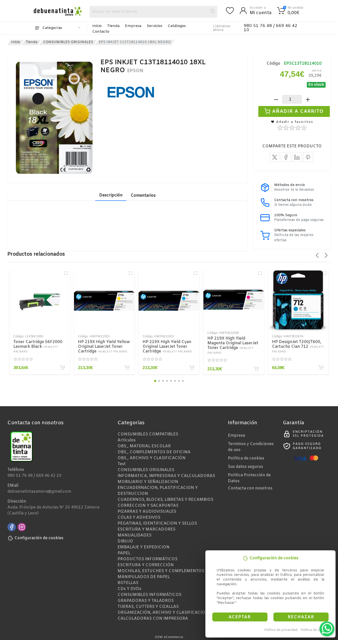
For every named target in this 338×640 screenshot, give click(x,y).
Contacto (100, 31)
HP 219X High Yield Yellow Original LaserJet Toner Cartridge (104, 346)
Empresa (133, 26)
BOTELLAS (128, 583)
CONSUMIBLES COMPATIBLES (148, 434)
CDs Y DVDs (129, 588)
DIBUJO (125, 541)
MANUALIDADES (134, 535)
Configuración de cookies (38, 538)
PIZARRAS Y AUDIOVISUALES (147, 511)
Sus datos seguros (245, 466)
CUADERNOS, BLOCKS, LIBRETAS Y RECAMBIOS (165, 499)
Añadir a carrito (298, 111)
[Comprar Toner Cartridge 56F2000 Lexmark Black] (62, 367)
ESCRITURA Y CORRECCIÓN (146, 565)
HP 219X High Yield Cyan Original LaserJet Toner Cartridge (167, 346)
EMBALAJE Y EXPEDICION (143, 547)
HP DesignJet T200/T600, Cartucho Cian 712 (298, 346)
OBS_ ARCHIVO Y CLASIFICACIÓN (152, 458)
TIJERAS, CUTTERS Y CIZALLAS (148, 606)
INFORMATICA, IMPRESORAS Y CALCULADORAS (166, 476)
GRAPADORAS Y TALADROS (146, 600)
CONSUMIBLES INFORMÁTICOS (149, 594)
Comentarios (143, 195)
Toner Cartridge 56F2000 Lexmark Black (37, 346)
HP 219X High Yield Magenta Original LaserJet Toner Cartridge (232, 345)
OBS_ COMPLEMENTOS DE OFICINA (154, 452)
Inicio (97, 26)
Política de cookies (315, 630)
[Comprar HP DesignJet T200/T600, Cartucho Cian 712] (320, 367)
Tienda (113, 26)
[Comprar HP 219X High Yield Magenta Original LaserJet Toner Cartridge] (256, 368)
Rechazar (301, 617)
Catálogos (177, 26)
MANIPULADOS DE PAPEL (144, 577)
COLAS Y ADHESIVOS (139, 517)
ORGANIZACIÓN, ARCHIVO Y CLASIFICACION (163, 612)
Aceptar (240, 617)
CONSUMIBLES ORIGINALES (68, 42)
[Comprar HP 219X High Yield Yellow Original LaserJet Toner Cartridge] (126, 367)
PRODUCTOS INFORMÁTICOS (147, 559)
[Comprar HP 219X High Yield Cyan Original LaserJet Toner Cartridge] (191, 367)
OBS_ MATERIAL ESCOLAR (144, 446)
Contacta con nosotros (250, 488)
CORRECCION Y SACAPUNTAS (148, 505)
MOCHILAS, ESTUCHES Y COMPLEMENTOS (161, 571)
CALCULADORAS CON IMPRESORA (153, 618)
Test (122, 464)
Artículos (127, 440)
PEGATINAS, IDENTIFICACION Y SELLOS (157, 523)
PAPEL (124, 553)
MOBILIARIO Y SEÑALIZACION (148, 481)
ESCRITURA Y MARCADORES (146, 529)
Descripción (110, 195)
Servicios (154, 26)
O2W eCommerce (169, 637)
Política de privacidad (280, 630)
